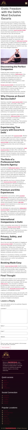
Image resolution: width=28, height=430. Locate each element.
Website (3, 336)
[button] (26, 3)
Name (3, 325)
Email (2, 331)
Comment (4, 308)
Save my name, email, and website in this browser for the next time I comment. (13, 344)
